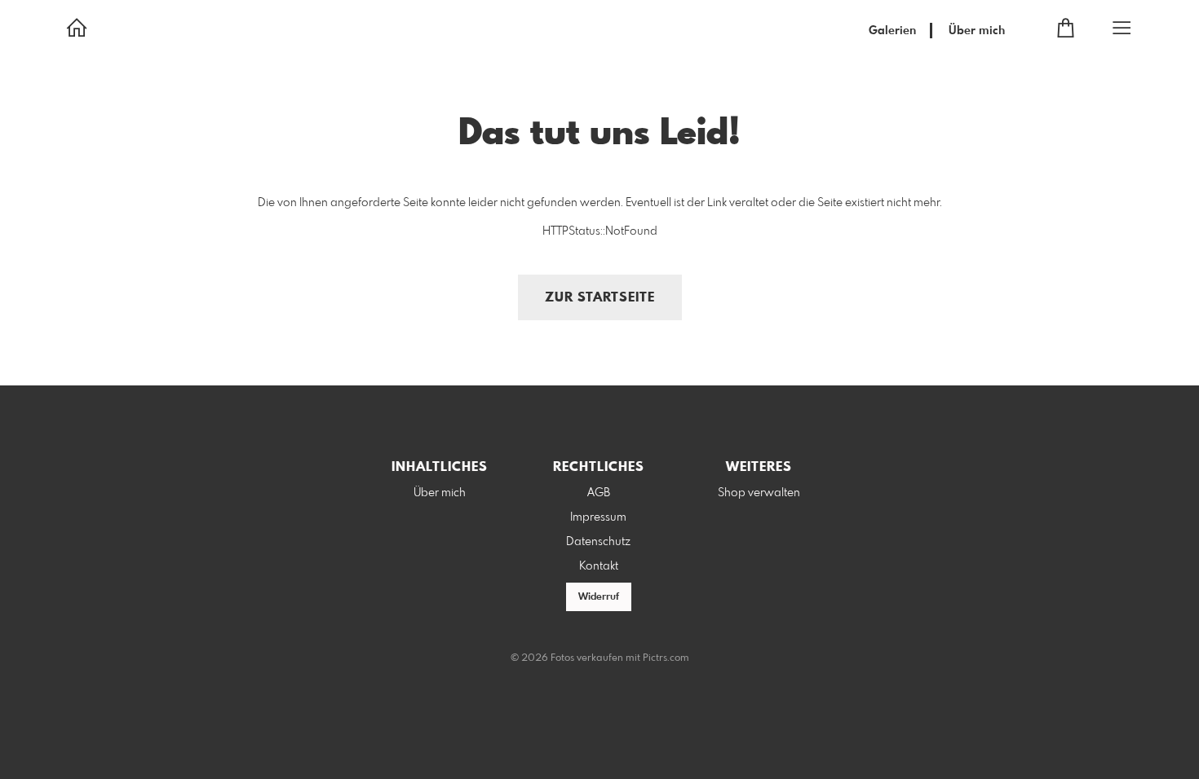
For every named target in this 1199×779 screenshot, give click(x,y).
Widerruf (598, 597)
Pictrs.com (666, 658)
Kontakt (598, 566)
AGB (598, 493)
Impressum (598, 517)
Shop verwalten (759, 493)
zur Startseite (600, 298)
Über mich (977, 31)
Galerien (892, 31)
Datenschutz (598, 542)
